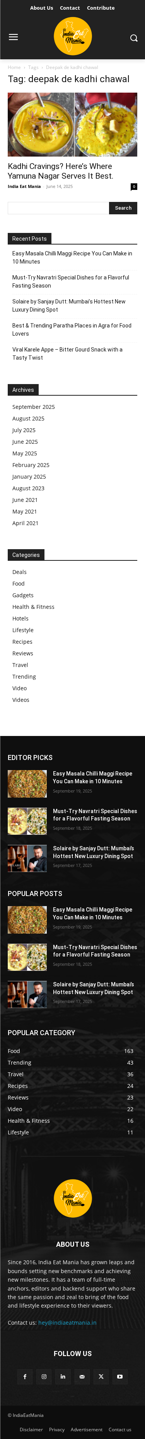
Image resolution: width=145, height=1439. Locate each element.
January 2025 (29, 476)
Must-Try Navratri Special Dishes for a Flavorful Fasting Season (70, 281)
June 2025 (25, 441)
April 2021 (25, 523)
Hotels (20, 618)
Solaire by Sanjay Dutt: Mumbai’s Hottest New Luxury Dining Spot (69, 305)
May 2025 (24, 453)
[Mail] (82, 1376)
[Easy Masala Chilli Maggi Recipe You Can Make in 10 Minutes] (27, 783)
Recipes (22, 641)
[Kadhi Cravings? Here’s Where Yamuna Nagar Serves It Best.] (72, 125)
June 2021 (25, 499)
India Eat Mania (24, 186)
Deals (19, 572)
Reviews (22, 653)
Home (14, 67)
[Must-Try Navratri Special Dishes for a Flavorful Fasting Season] (27, 821)
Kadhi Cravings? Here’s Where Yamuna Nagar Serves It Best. (61, 171)
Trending (24, 676)
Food (18, 583)
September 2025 (33, 406)
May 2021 (24, 511)
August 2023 (28, 488)
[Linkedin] (62, 1376)
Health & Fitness (33, 606)
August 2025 (28, 418)
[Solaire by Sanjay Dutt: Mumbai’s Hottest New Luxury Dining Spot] (27, 858)
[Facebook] (24, 1376)
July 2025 (24, 430)
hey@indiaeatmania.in (67, 1322)
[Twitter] (101, 1376)
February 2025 (30, 465)
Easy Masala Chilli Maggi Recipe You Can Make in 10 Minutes (72, 257)
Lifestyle (23, 630)
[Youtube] (120, 1376)
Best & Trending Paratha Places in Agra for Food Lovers (71, 329)
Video (19, 688)
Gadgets (23, 595)
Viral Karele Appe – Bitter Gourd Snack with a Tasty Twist (67, 353)
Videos (20, 699)
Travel (20, 665)
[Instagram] (43, 1376)
